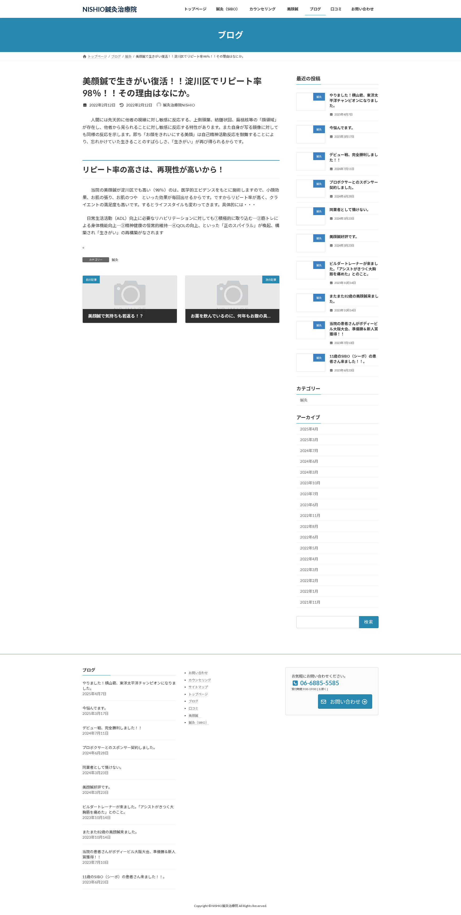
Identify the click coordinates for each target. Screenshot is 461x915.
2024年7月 (309, 450)
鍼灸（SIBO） (199, 722)
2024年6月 (309, 461)
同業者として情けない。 (350, 209)
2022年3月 (309, 569)
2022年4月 (309, 559)
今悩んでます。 (342, 127)
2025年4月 (309, 429)
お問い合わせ (198, 673)
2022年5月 (309, 548)
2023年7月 (309, 494)
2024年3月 (309, 472)
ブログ (193, 701)
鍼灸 (115, 260)
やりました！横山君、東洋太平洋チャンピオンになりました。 (353, 100)
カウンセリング (200, 680)
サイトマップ (198, 687)
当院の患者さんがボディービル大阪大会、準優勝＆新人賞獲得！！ (353, 328)
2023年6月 (309, 504)
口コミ (193, 708)
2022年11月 (310, 515)
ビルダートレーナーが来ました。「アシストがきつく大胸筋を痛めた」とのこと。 (353, 268)
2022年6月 (309, 537)
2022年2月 (309, 580)
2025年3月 (309, 439)
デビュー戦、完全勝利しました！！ (112, 728)
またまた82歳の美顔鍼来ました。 (110, 832)
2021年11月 (310, 602)
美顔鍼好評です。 (344, 236)
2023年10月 (310, 483)
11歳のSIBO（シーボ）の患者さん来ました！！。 (124, 876)
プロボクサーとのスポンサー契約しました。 (119, 747)
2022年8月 (309, 526)
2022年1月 (309, 591)
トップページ (198, 694)
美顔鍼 (195, 715)
